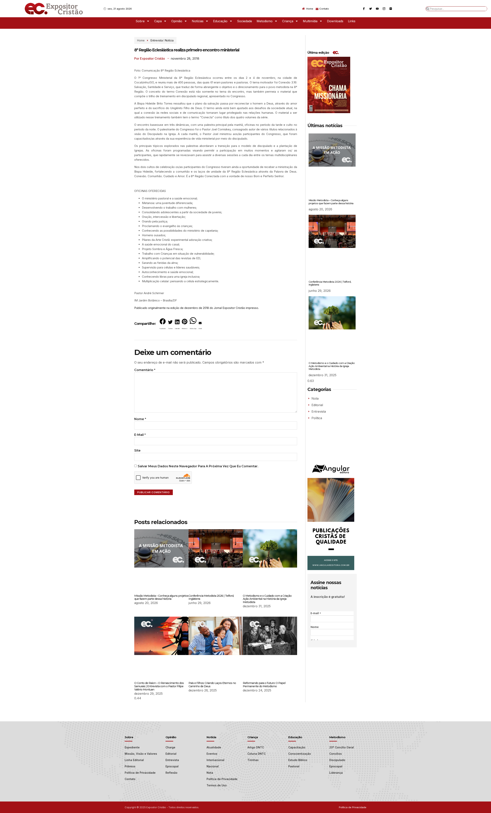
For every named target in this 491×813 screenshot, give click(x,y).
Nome (140, 419)
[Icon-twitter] (370, 8)
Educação (220, 21)
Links (351, 21)
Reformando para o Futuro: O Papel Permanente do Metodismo (264, 684)
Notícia (169, 40)
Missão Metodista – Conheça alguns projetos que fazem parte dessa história (161, 597)
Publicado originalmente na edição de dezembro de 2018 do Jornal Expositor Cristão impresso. (196, 308)
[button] (163, 324)
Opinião (176, 21)
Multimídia (310, 21)
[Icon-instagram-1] (384, 8)
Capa (158, 21)
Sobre (140, 21)
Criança (287, 21)
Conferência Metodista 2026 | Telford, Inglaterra (211, 597)
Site (137, 450)
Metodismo (265, 21)
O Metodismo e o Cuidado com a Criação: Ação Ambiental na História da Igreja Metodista (267, 599)
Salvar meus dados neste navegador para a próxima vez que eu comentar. (198, 466)
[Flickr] (390, 8)
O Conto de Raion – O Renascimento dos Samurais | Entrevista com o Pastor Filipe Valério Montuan (159, 686)
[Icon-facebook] (364, 8)
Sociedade (244, 21)
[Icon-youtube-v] (377, 8)
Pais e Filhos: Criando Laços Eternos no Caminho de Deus (212, 684)
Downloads (335, 21)
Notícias (197, 21)
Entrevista (157, 40)
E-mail (140, 435)
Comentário (144, 370)
